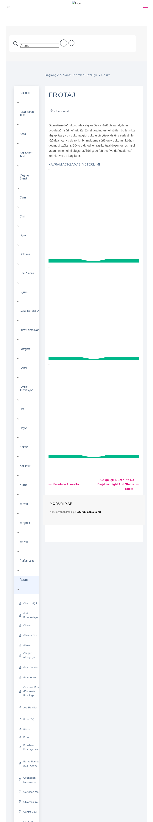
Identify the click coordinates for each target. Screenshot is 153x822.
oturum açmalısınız (89, 511)
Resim (105, 75)
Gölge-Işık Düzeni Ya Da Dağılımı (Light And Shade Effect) (115, 484)
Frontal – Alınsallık (66, 484)
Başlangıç (52, 75)
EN (8, 6)
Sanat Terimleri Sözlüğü (80, 75)
